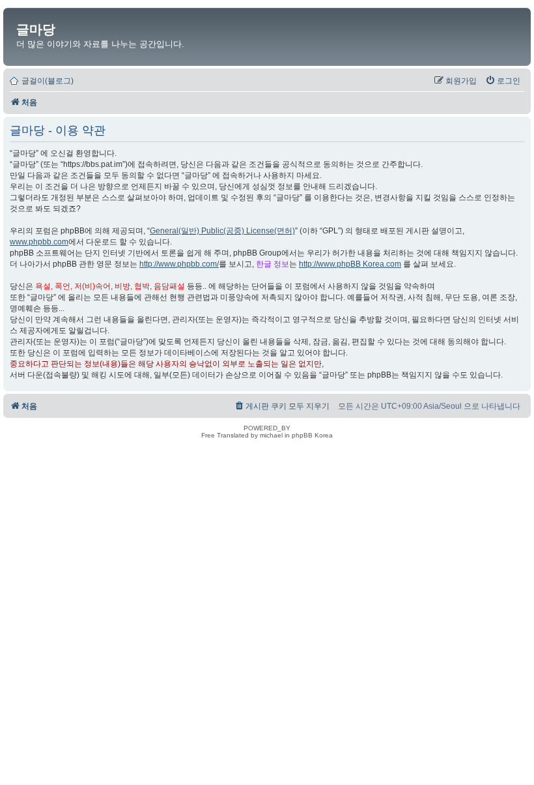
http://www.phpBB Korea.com (350, 264)
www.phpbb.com (39, 241)
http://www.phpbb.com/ (179, 264)
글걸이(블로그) (47, 80)
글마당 (35, 29)
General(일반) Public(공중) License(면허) (222, 230)
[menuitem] (502, 80)
